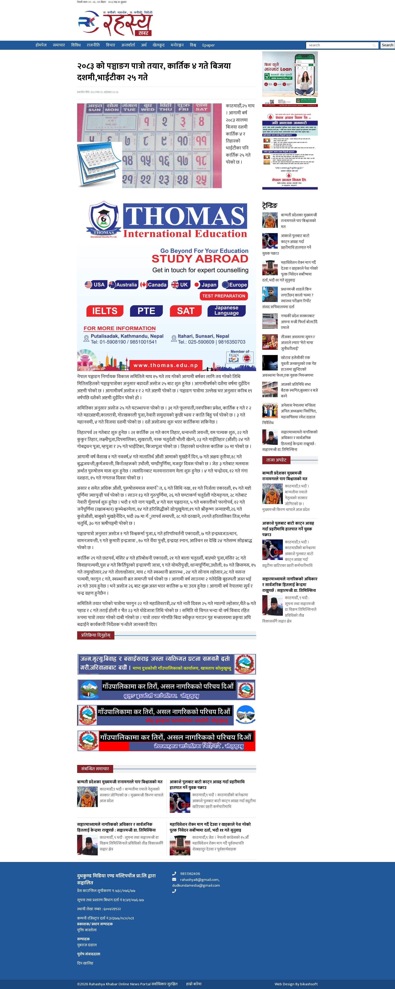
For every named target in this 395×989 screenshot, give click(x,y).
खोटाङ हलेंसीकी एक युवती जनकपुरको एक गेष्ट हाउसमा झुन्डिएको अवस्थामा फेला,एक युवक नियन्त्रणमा (289, 367)
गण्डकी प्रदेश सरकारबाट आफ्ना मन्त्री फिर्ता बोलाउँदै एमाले (299, 322)
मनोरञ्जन (177, 45)
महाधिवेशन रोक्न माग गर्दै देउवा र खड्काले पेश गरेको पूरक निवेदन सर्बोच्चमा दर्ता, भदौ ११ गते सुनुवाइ (290, 271)
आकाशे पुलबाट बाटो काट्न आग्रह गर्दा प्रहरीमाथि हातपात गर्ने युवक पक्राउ (286, 245)
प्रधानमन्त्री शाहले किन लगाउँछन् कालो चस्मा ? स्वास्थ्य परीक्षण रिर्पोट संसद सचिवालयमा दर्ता (287, 298)
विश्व (193, 45)
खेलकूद (159, 45)
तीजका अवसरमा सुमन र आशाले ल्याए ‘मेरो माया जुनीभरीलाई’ (298, 343)
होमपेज (41, 45)
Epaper (208, 45)
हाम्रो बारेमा (194, 984)
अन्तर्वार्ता (128, 45)
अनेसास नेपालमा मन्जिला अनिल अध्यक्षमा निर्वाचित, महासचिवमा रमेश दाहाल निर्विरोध (289, 414)
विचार (110, 45)
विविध (76, 45)
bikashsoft (309, 984)
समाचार (59, 45)
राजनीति (93, 45)
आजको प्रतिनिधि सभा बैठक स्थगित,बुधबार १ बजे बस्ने (299, 390)
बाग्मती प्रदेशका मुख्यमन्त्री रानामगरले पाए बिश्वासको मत (299, 221)
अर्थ (143, 45)
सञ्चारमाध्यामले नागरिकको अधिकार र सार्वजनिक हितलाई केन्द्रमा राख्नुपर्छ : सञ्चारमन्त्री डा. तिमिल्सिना (290, 441)
